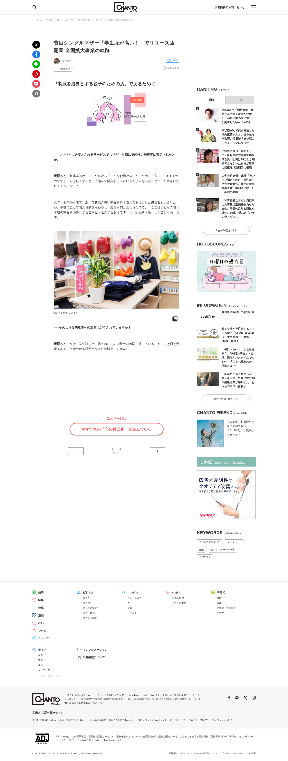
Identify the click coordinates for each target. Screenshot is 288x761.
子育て (221, 592)
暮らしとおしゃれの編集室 (93, 720)
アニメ (131, 608)
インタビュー (63, 68)
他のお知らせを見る (226, 399)
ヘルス (176, 592)
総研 (41, 592)
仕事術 (86, 602)
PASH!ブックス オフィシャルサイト (217, 720)
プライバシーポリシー (232, 753)
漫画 (41, 615)
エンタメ (133, 592)
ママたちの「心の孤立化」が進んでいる (116, 429)
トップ (35, 20)
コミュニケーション (48, 675)
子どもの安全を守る (209, 542)
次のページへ (157, 451)
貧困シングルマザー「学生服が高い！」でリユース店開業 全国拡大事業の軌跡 (95, 20)
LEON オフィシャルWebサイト (152, 720)
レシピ (42, 630)
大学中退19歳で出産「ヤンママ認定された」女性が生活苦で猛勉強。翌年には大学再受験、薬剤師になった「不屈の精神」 (238, 184)
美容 (40, 665)
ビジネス (47, 20)
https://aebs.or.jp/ (112, 740)
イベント (132, 613)
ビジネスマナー (91, 608)
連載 (41, 607)
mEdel (61, 720)
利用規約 (172, 753)
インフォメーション (95, 649)
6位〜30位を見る (226, 230)
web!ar (53, 720)
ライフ (42, 649)
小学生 (220, 613)
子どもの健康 (179, 602)
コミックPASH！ (189, 720)
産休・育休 (89, 613)
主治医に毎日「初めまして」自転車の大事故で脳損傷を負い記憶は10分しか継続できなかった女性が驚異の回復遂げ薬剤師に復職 (238, 159)
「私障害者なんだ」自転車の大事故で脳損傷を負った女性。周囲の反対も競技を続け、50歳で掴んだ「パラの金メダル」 (238, 208)
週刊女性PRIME (40, 720)
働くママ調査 (90, 618)
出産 (219, 602)
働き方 (86, 597)
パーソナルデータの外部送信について (199, 753)
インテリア (44, 670)
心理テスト (205, 557)
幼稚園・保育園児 (226, 608)
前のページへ (76, 451)
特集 (41, 600)
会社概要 (251, 753)
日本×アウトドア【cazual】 (121, 720)
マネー (41, 660)
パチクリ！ (174, 720)
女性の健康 (178, 597)
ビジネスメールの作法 (222, 549)
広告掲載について (94, 657)
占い (41, 623)
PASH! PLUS (72, 720)
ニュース (43, 638)
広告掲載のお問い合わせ (230, 7)
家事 (40, 655)
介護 (201, 549)
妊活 (219, 597)
